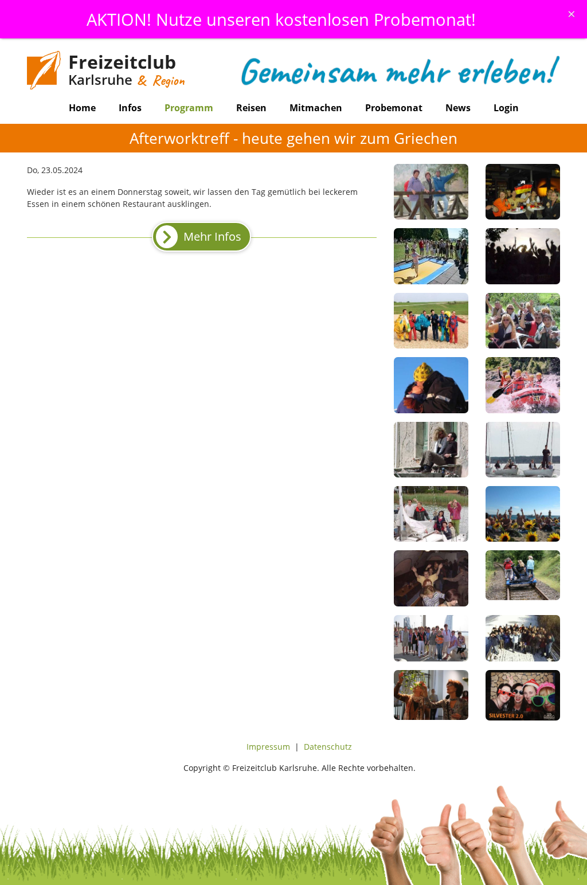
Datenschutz (328, 746)
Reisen (251, 107)
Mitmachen (315, 107)
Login (506, 107)
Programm (189, 107)
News (458, 107)
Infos (130, 107)
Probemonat (393, 107)
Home (82, 107)
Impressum (268, 746)
